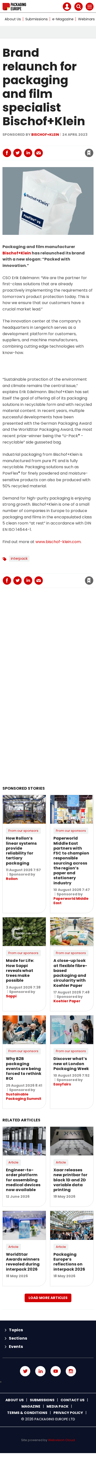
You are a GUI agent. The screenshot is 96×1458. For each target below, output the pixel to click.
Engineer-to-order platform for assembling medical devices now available (23, 1180)
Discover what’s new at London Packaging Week (71, 1063)
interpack (19, 558)
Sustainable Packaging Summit (23, 1096)
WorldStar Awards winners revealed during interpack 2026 (23, 1262)
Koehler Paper (66, 1001)
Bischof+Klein (45, 134)
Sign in (24, 142)
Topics (16, 1330)
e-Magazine (63, 19)
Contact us (72, 1400)
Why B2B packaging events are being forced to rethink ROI (23, 1068)
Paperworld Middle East (71, 900)
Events (16, 1346)
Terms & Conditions (27, 1412)
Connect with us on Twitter (25, 1371)
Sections (18, 1338)
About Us (13, 19)
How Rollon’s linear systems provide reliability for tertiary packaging (21, 850)
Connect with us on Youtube (55, 1371)
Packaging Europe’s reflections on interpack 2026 (69, 1262)
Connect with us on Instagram (71, 1371)
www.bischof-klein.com (58, 542)
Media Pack (57, 1406)
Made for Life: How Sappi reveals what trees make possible (20, 970)
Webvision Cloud (61, 1440)
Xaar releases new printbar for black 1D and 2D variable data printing (70, 1180)
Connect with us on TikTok (48, 1382)
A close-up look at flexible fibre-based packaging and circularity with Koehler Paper (70, 973)
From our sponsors (23, 831)
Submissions (36, 19)
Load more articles (48, 1297)
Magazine (30, 1406)
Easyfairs (62, 1084)
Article (13, 1162)
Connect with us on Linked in (40, 1371)
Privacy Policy (68, 1412)
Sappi (11, 996)
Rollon (12, 878)
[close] (51, 148)
